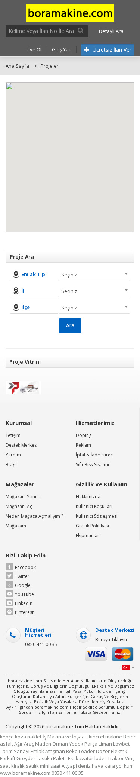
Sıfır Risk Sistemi (92, 464)
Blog (10, 464)
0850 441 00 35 (41, 644)
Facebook (25, 567)
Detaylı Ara (111, 31)
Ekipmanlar (87, 535)
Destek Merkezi (22, 445)
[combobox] (94, 274)
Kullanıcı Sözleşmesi (97, 516)
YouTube (24, 594)
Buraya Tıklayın (111, 639)
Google (23, 585)
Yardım (13, 455)
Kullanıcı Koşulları (94, 506)
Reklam (83, 445)
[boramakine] (70, 13)
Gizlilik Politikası (92, 526)
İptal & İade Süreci (95, 455)
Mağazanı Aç (19, 506)
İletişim (13, 435)
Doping (83, 435)
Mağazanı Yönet (22, 496)
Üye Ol (34, 49)
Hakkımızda (88, 496)
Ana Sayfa (17, 65)
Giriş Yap (62, 49)
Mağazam (16, 526)
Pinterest (24, 612)
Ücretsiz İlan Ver (111, 49)
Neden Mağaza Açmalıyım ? (34, 516)
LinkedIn (23, 603)
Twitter (22, 576)
